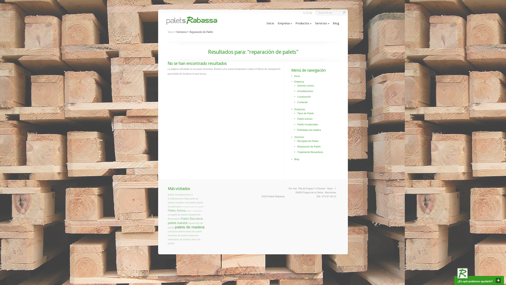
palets (171, 194)
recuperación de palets (193, 206)
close (498, 280)
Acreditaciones (305, 91)
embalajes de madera (179, 239)
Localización (304, 96)
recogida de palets (178, 214)
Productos (303, 23)
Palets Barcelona (192, 218)
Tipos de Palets (305, 113)
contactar (173, 231)
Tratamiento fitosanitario (310, 152)
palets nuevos (177, 223)
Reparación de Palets (309, 146)
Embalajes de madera (309, 130)
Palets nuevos (304, 119)
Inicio (270, 23)
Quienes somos (305, 85)
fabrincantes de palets (190, 231)
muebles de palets (178, 235)
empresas (193, 235)
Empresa (285, 23)
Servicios (322, 23)
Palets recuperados (307, 124)
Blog (336, 23)
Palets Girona (176, 210)
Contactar (302, 102)
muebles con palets (185, 202)
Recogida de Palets (307, 141)
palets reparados (194, 211)
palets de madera (190, 227)
